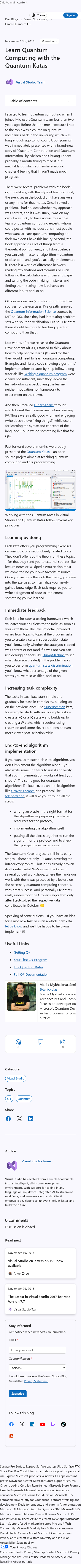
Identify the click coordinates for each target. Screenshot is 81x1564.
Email (13, 1340)
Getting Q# (22, 952)
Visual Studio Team (30, 82)
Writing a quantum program (45, 373)
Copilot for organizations (36, 1471)
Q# (9, 1099)
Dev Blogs (11, 19)
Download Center (20, 1481)
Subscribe (17, 1393)
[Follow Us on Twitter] (21, 1426)
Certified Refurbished (34, 1485)
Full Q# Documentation (31, 974)
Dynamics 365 (51, 1509)
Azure (34, 1519)
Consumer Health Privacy (16, 1552)
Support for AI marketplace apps (29, 1523)
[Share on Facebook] (8, 1119)
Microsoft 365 (70, 1509)
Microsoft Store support (49, 1481)
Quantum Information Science (33, 311)
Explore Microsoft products (23, 1476)
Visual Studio (15, 1078)
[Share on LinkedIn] (31, 1119)
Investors (33, 1538)
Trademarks (47, 1557)
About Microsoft (39, 1533)
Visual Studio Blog (36, 19)
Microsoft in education (39, 1490)
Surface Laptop (25, 1466)
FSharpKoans (44, 405)
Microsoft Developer (52, 1519)
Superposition (54, 706)
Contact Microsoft (57, 1552)
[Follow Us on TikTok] (63, 1426)
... (30, 24)
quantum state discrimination (51, 665)
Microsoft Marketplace (31, 1528)
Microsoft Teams (45, 1514)
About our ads (22, 1561)
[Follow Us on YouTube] (42, 1426)
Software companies (60, 1528)
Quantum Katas (38, 451)
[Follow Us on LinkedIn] (32, 1426)
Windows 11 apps (53, 1476)
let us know (13, 926)
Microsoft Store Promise (64, 1485)
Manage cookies (10, 1557)
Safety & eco (63, 1557)
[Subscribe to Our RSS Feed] (11, 1438)
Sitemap (39, 1552)
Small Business (19, 1519)
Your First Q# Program (30, 959)
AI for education (70, 1504)
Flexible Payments (11, 1490)
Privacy (74, 1552)
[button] (40, 509)
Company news (61, 1533)
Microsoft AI (8, 1509)
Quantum (24, 1099)
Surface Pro (7, 1466)
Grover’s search (23, 790)
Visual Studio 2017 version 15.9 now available (35, 1263)
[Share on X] (19, 1119)
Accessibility (8, 1542)
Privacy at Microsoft (13, 1538)
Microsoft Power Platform (17, 1514)
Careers (23, 1533)
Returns (70, 1481)
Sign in (70, 15)
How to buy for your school (32, 1500)
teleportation (14, 796)
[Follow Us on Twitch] (53, 1426)
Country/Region (20, 1358)
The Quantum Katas (28, 967)
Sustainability (25, 1542)
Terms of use (30, 1557)
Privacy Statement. (36, 1381)
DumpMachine (54, 655)
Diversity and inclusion (55, 1538)
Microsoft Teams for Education (34, 1495)
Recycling (6, 1561)
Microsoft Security (29, 1509)
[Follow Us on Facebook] (11, 1426)
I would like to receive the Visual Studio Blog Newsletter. (38, 1378)
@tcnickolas (48, 989)
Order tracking (9, 1485)
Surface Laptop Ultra (49, 1466)
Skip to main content (13, 2)
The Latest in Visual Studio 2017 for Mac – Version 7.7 (40, 1299)
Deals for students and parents (38, 1504)
